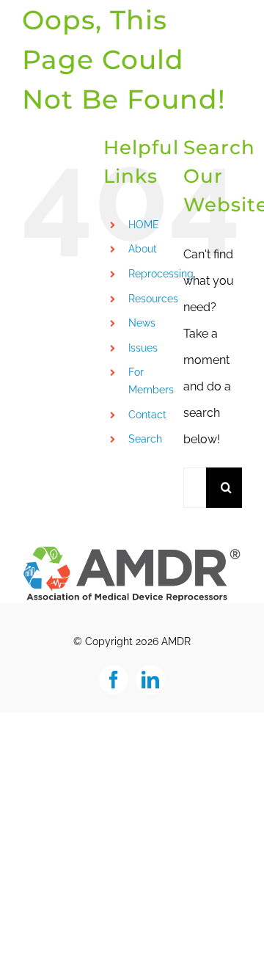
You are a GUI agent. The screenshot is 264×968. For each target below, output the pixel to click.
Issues (143, 348)
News (141, 323)
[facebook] (113, 679)
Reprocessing (161, 274)
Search (145, 439)
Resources (153, 299)
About (142, 249)
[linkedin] (150, 679)
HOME (143, 224)
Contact (147, 415)
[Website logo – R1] (132, 550)
